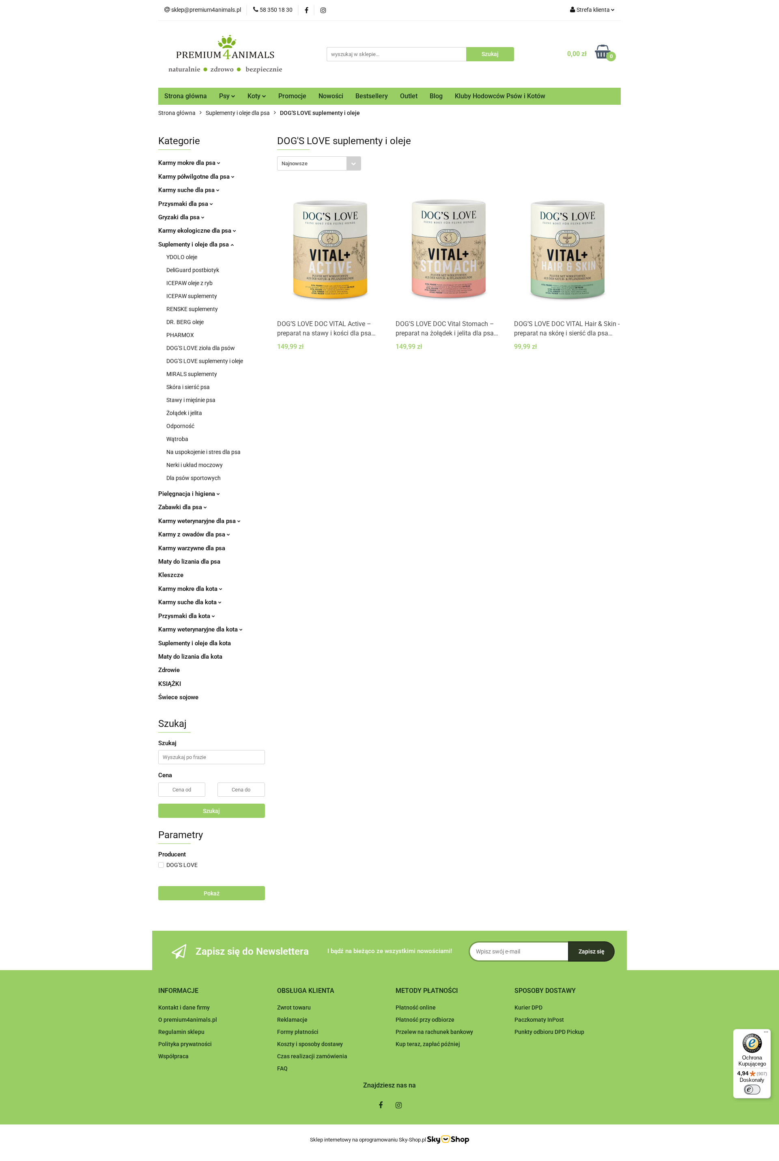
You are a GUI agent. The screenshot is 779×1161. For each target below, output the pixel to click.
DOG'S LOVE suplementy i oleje (204, 361)
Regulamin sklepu (181, 1032)
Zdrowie (169, 670)
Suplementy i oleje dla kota (194, 643)
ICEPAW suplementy (191, 296)
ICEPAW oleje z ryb (189, 283)
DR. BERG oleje (185, 322)
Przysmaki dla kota (185, 616)
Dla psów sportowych (193, 478)
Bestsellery (371, 96)
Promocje (292, 96)
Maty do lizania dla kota (190, 656)
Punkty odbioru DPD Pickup (549, 1032)
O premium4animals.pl (187, 1019)
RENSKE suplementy (192, 309)
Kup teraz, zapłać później (428, 1044)
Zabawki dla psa (181, 507)
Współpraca (173, 1056)
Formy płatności (297, 1032)
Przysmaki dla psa (184, 204)
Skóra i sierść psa (188, 387)
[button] (178, 991)
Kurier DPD (528, 1007)
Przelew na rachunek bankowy (434, 1032)
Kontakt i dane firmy (184, 1007)
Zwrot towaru (294, 1007)
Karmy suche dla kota (188, 602)
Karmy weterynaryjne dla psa (197, 521)
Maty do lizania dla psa (189, 561)
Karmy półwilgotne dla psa (194, 176)
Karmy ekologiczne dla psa (195, 230)
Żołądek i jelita (184, 413)
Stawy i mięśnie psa (190, 400)
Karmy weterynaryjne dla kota (198, 629)
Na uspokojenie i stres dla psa (203, 452)
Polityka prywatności (185, 1044)
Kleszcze (170, 575)
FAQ (282, 1068)
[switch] (752, 1089)
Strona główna (185, 96)
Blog (436, 96)
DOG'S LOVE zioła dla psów (200, 348)
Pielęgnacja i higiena (187, 493)
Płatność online (416, 1007)
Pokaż (211, 893)
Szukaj (211, 811)
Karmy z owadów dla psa (192, 534)
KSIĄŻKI (169, 684)
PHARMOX (180, 335)
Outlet (408, 96)
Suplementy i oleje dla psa (194, 244)
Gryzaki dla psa (179, 217)
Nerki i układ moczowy (194, 465)
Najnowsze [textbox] (295, 163)
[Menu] (766, 1034)
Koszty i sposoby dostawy (310, 1044)
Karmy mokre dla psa (187, 162)
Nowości (330, 96)
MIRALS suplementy (191, 374)
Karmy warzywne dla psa (191, 548)
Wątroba (177, 439)
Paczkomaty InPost (539, 1019)
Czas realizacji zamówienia (312, 1056)
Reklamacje (292, 1019)
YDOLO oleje (181, 257)
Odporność (180, 426)
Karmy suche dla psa (187, 190)
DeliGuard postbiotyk (192, 270)
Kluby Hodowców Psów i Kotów (500, 96)
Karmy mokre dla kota (188, 588)
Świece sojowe (178, 697)
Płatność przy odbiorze (425, 1019)
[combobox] (319, 163)
